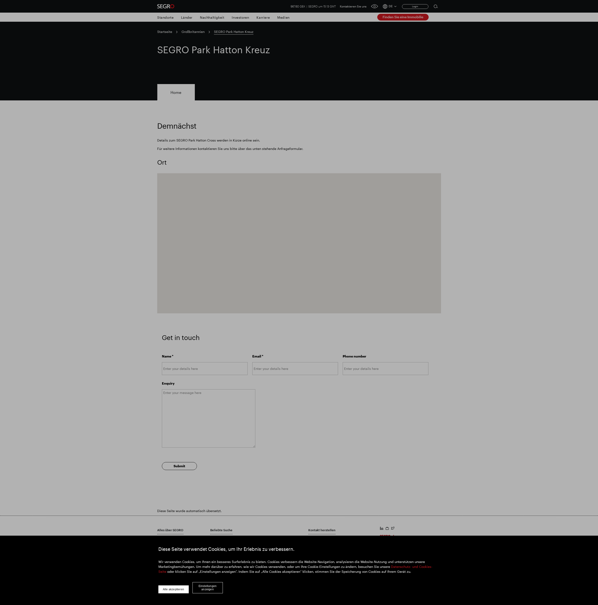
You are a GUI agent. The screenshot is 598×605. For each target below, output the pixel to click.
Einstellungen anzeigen (208, 587)
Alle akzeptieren (173, 589)
